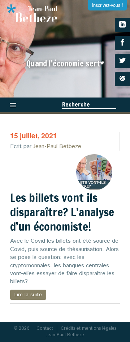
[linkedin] (122, 25)
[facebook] (122, 43)
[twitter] (122, 61)
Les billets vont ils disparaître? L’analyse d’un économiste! (62, 212)
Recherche (76, 104)
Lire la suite (28, 294)
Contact (44, 328)
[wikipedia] (122, 79)
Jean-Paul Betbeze (57, 146)
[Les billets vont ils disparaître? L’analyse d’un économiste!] (94, 172)
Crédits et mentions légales (88, 328)
